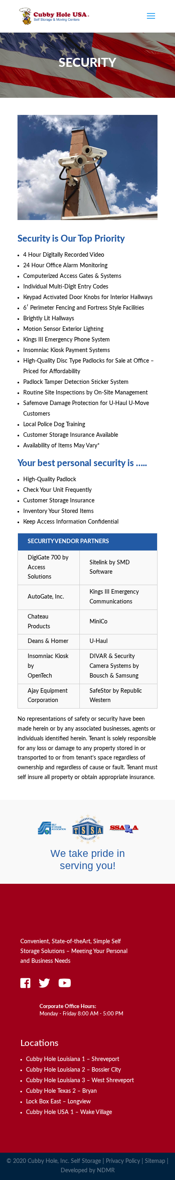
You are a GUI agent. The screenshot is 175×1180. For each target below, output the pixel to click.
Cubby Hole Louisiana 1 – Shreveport (72, 1059)
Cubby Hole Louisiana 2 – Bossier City (73, 1070)
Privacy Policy (123, 1161)
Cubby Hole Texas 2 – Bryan (61, 1091)
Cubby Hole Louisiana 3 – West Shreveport (80, 1080)
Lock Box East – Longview (58, 1102)
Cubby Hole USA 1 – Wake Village (69, 1112)
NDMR (106, 1170)
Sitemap (155, 1161)
